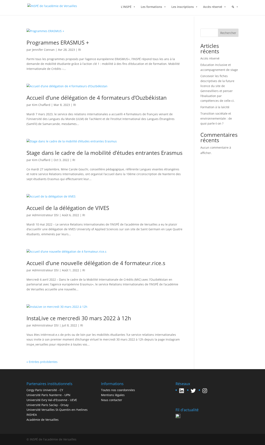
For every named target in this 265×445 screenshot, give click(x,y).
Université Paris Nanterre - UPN (48, 395)
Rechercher (228, 33)
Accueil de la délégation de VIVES (67, 208)
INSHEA (31, 415)
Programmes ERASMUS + (57, 42)
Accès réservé (212, 8)
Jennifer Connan (43, 50)
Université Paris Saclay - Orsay (47, 405)
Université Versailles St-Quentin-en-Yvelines (57, 410)
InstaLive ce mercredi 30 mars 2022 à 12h (78, 318)
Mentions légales (113, 395)
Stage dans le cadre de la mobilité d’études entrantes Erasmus (104, 152)
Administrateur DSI (45, 215)
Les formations (151, 8)
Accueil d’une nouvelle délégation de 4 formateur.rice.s (95, 263)
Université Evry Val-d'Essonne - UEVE (51, 400)
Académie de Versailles (42, 420)
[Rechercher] (235, 11)
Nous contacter (111, 400)
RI (79, 50)
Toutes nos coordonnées (118, 390)
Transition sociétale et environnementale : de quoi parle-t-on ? (216, 118)
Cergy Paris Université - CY (44, 390)
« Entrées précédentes (42, 362)
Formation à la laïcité (214, 107)
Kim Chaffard (41, 105)
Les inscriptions (182, 8)
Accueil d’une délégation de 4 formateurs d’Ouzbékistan (96, 97)
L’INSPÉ (126, 8)
